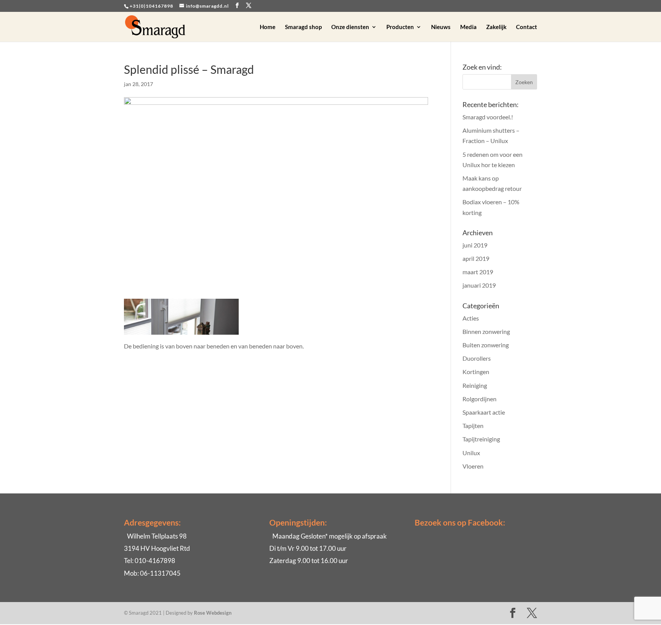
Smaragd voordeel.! (487, 116)
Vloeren (473, 466)
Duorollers (476, 358)
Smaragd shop (303, 27)
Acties (470, 318)
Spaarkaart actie (483, 412)
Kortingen (475, 371)
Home (267, 27)
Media (468, 27)
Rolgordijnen (479, 398)
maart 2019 (477, 271)
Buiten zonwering (485, 344)
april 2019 (475, 258)
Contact (526, 27)
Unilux (471, 452)
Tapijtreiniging (481, 439)
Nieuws (441, 27)
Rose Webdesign (212, 613)
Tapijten (473, 425)
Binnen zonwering (486, 331)
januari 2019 (479, 285)
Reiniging (474, 385)
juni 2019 (474, 245)
